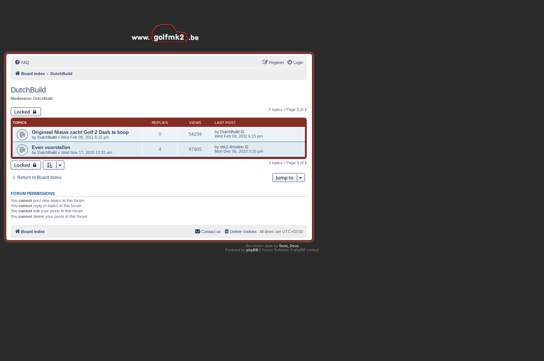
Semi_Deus (289, 246)
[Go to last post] (243, 131)
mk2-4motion (232, 147)
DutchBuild (28, 90)
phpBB (252, 250)
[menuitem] (21, 62)
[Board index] (166, 22)
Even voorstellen (51, 147)
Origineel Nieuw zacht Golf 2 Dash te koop (80, 132)
